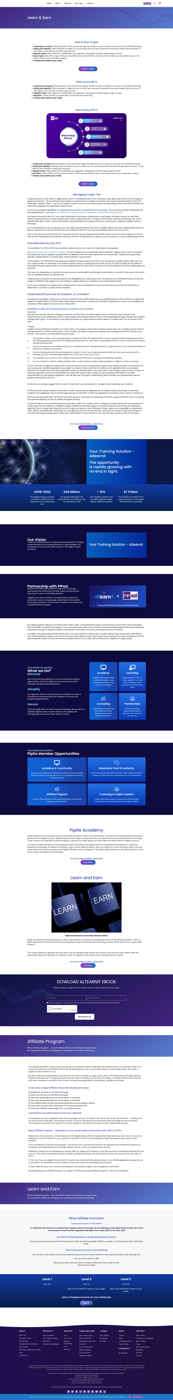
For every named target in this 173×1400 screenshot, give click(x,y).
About (22, 1331)
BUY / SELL (79, 3)
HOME (49, 3)
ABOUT (57, 3)
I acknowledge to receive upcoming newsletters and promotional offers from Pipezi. (84, 1003)
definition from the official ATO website (48, 252)
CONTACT (90, 3)
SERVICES (67, 3)
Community (124, 1348)
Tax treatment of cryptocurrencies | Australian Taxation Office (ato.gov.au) (88, 212)
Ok (130, 1397)
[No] (170, 1397)
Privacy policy (138, 1397)
